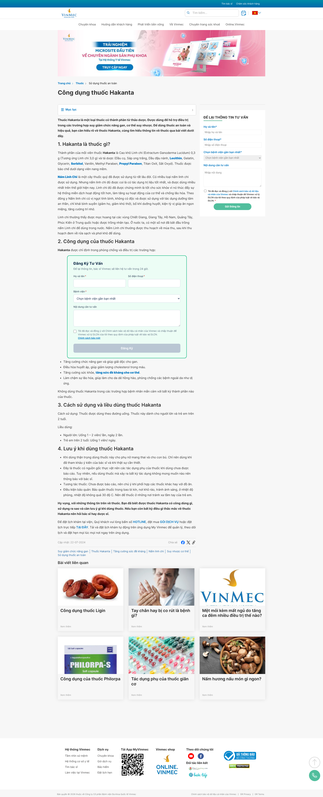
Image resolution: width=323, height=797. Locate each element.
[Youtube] (191, 756)
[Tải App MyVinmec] (132, 764)
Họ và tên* (210, 126)
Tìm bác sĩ (227, 3)
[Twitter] (188, 542)
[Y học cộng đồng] (198, 768)
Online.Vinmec (235, 24)
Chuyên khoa (87, 24)
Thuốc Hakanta (100, 551)
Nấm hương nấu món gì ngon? (232, 679)
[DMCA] (239, 766)
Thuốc (80, 83)
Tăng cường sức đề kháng (129, 551)
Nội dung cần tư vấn (85, 306)
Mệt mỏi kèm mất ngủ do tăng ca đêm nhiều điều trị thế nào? (232, 613)
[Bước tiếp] (198, 775)
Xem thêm (65, 626)
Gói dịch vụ (104, 761)
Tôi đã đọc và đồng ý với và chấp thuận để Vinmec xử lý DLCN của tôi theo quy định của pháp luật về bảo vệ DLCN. (234, 196)
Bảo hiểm (103, 767)
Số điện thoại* (213, 139)
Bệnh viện (80, 291)
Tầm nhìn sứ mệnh (76, 755)
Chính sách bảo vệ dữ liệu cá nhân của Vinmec (213, 794)
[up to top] (314, 762)
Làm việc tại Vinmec (77, 772)
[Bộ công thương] (239, 755)
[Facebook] (183, 542)
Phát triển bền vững (151, 24)
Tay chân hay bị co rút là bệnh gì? (160, 613)
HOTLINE (139, 522)
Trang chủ (64, 83)
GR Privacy (245, 794)
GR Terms (259, 794)
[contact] (314, 775)
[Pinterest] (193, 542)
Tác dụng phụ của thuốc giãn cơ (159, 681)
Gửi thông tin (232, 206)
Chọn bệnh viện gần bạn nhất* (223, 152)
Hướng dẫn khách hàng (116, 24)
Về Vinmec (177, 24)
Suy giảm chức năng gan (73, 551)
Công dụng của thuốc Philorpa (90, 679)
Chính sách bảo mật (89, 338)
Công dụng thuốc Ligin (82, 610)
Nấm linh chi (156, 551)
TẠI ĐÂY (82, 527)
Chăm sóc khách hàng (248, 3)
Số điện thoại (136, 276)
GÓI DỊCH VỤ (169, 522)
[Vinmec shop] (167, 764)
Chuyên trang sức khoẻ (204, 24)
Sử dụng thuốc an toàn (103, 83)
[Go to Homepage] (69, 13)
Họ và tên (79, 276)
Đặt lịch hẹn (105, 772)
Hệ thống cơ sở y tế (77, 761)
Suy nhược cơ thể (178, 551)
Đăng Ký (127, 348)
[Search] (188, 13)
